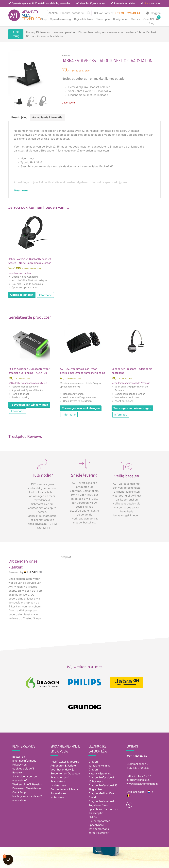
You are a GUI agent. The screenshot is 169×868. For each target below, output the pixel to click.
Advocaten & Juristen (64, 765)
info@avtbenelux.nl (138, 779)
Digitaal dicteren (83, 19)
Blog (151, 23)
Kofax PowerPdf (98, 833)
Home (30, 32)
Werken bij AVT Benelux (27, 784)
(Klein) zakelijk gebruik (65, 761)
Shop (44, 19)
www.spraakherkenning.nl (142, 783)
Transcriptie (103, 19)
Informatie (45, 295)
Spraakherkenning (60, 19)
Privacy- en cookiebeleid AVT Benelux (23, 768)
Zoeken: (53, 13)
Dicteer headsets (89, 32)
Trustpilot (65, 557)
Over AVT (148, 19)
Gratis (147, 3)
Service (135, 19)
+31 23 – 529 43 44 (138, 775)
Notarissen (57, 797)
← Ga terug (16, 34)
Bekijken (66, 55)
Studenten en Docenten (65, 773)
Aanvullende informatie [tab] (47, 117)
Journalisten (58, 793)
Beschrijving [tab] (19, 117)
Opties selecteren (22, 294)
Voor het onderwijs (62, 769)
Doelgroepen (120, 19)
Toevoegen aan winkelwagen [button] (29, 404)
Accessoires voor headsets (119, 32)
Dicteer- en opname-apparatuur (56, 32)
